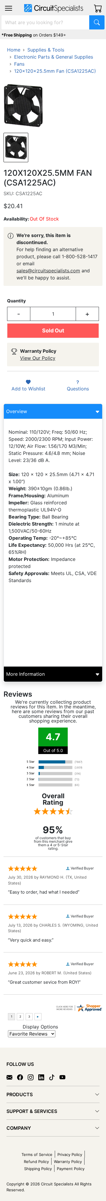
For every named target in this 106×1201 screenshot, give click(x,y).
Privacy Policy (69, 1154)
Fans (19, 64)
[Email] (11, 1076)
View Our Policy (37, 358)
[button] (8, 8)
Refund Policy (36, 1161)
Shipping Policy (38, 1168)
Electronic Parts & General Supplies (53, 57)
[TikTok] (54, 1076)
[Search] (97, 22)
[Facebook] (22, 1076)
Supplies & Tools (45, 50)
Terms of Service (36, 1154)
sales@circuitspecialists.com (48, 271)
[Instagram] (33, 1076)
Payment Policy (71, 1168)
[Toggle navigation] (8, 8)
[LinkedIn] (43, 1076)
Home (13, 50)
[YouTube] (64, 1076)
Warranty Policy (68, 1161)
